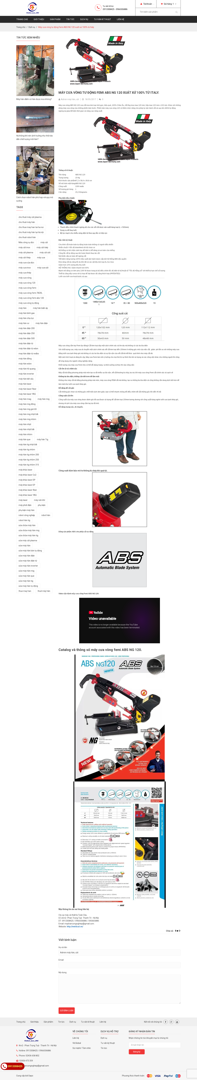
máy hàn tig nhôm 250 (29, 460)
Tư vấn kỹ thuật (108, 1043)
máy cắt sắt (45, 252)
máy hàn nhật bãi (26, 429)
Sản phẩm (55, 19)
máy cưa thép (25, 273)
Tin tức (70, 19)
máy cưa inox (25, 267)
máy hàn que (24, 439)
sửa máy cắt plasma (28, 540)
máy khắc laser (25, 470)
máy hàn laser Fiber (27, 389)
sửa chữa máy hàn (27, 525)
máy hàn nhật (25, 424)
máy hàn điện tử (26, 343)
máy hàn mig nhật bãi (28, 414)
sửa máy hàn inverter (28, 566)
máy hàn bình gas (27, 313)
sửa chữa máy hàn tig (28, 535)
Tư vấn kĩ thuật (102, 19)
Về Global (77, 1043)
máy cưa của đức (26, 262)
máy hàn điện (42, 323)
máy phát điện (25, 505)
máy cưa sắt (42, 267)
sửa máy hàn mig (26, 571)
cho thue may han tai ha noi (31, 227)
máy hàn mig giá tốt (28, 409)
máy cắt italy (42, 247)
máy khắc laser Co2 (27, 475)
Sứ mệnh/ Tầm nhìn (82, 1048)
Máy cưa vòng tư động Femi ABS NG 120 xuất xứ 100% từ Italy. (109, 92)
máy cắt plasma (26, 252)
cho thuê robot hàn (27, 237)
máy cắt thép (25, 257)
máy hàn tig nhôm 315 (29, 465)
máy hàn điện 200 (27, 328)
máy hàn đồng (25, 358)
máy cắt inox (24, 247)
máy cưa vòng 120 (27, 283)
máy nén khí (39, 500)
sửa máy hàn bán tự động (30, 550)
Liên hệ (120, 19)
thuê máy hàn (44, 591)
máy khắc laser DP (27, 480)
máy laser (23, 500)
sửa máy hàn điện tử (28, 561)
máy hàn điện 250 (27, 333)
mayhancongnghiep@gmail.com (34, 1066)
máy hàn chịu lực (26, 318)
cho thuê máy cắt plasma (30, 217)
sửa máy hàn (24, 545)
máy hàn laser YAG (27, 394)
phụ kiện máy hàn (26, 510)
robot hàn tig (24, 520)
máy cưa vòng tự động (29, 303)
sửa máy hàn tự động (28, 586)
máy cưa (41, 257)
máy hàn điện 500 (27, 338)
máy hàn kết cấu (26, 379)
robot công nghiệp (27, 515)
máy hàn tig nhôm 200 (29, 454)
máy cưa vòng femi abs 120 (31, 298)
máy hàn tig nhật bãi (28, 444)
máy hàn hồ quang (27, 369)
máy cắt (44, 242)
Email (61, 960)
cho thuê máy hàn (27, 222)
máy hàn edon (25, 364)
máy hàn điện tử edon (28, 348)
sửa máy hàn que (26, 576)
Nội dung (62, 972)
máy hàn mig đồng (27, 404)
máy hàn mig (43, 399)
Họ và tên (63, 947)
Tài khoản (147, 4)
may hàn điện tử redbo (29, 353)
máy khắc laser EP (27, 485)
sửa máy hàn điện (27, 556)
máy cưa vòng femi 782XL (30, 293)
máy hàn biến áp (40, 308)
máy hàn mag (25, 399)
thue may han (25, 591)
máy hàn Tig (42, 439)
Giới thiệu (39, 19)
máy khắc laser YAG (28, 495)
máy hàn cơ (24, 323)
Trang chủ (22, 19)
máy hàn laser (25, 384)
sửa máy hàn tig (26, 581)
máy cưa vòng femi (27, 288)
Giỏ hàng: (168, 4)
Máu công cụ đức (26, 242)
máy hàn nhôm (25, 434)
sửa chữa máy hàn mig (29, 530)
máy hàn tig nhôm (27, 449)
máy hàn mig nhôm (27, 419)
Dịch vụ (84, 19)
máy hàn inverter (26, 374)
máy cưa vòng (25, 278)
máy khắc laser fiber (28, 490)
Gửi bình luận (66, 1010)
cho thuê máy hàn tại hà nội (31, 232)
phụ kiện (41, 505)
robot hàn (45, 515)
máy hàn (23, 308)
